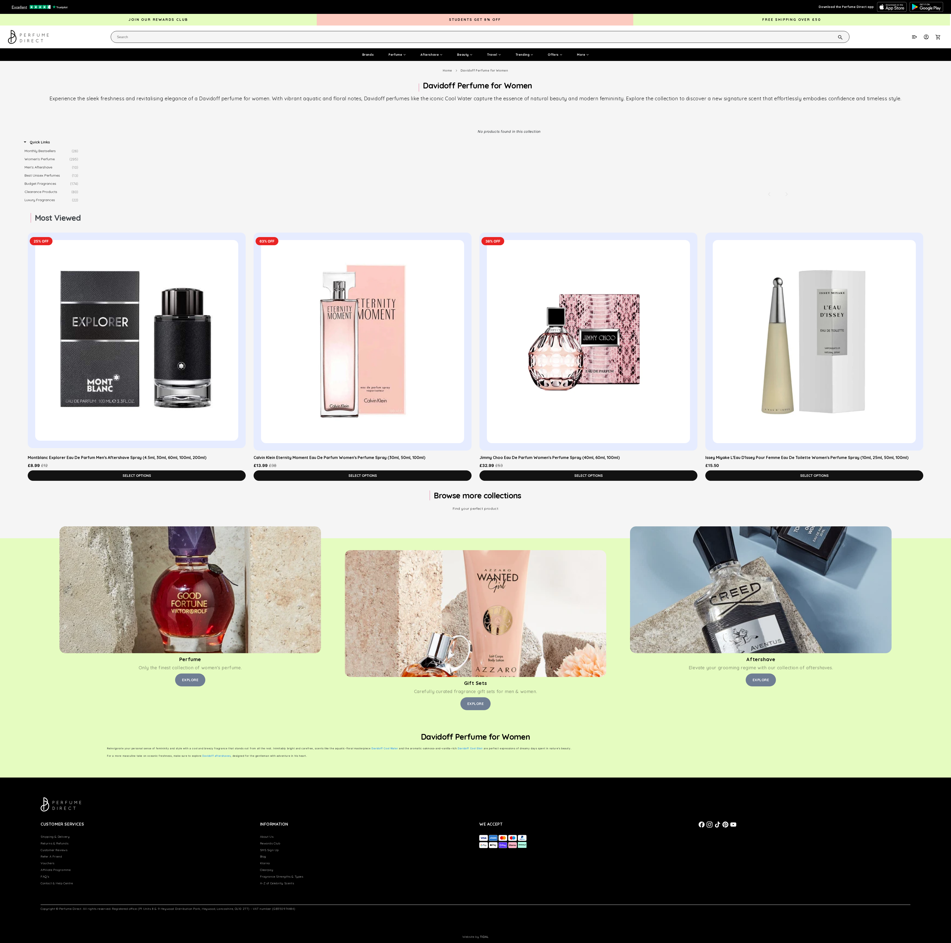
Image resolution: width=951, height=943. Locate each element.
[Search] (834, 36)
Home (447, 70)
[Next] (786, 194)
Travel (492, 54)
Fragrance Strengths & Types (281, 876)
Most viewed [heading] (58, 217)
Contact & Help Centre (57, 883)
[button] (940, 37)
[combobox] (480, 37)
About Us (267, 836)
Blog (263, 856)
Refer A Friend (51, 856)
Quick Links (39, 142)
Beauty (463, 54)
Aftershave (430, 54)
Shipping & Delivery (55, 836)
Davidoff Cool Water (384, 748)
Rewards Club (270, 843)
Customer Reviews (54, 850)
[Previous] (769, 194)
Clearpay (266, 870)
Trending (523, 54)
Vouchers (47, 863)
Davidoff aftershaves (216, 755)
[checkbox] (53, 151)
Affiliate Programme (56, 870)
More (581, 54)
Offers (553, 54)
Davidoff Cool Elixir (470, 748)
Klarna (265, 863)
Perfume (395, 54)
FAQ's (45, 876)
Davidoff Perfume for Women (484, 70)
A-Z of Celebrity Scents (277, 883)
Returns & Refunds (54, 843)
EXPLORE (190, 680)
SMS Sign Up (269, 850)
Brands (368, 54)
